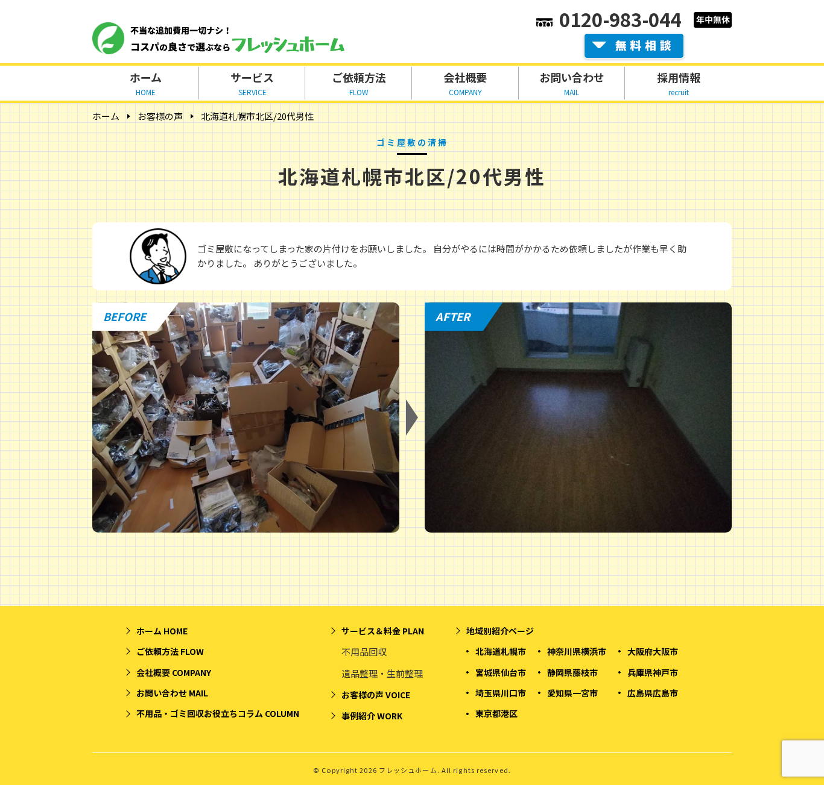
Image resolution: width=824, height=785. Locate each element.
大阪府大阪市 (652, 651)
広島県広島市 (652, 693)
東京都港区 (496, 713)
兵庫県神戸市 (652, 672)
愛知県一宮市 (572, 693)
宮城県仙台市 (500, 672)
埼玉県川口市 (500, 693)
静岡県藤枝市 (572, 672)
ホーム (105, 116)
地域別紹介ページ (500, 631)
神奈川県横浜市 (576, 651)
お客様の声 (160, 116)
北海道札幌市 (500, 651)
